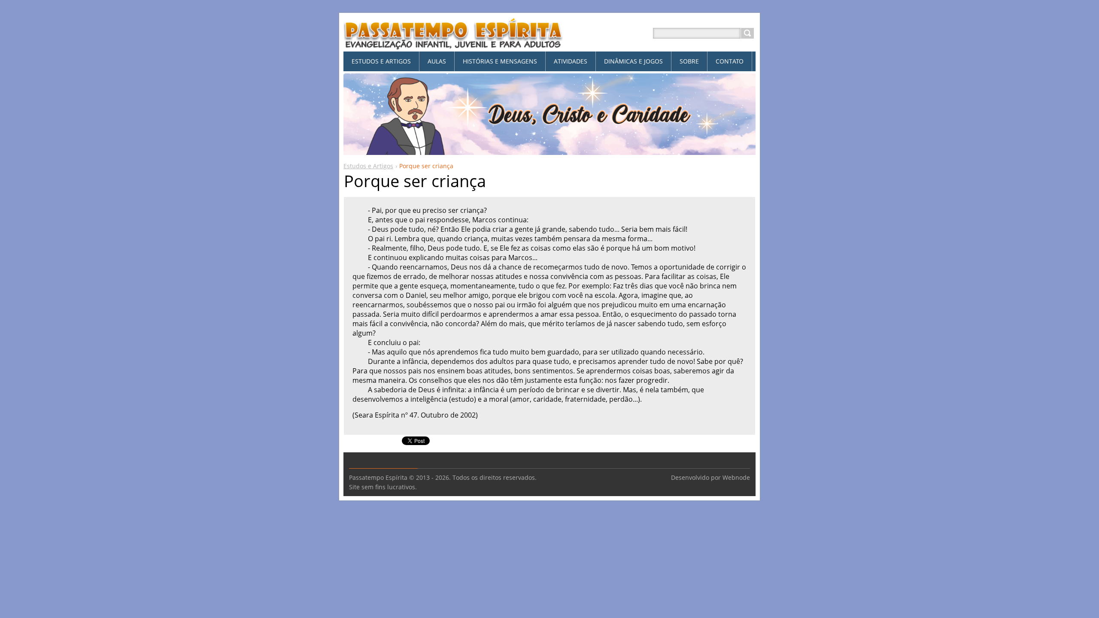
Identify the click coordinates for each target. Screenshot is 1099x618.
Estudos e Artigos (368, 166)
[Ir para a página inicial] (453, 43)
